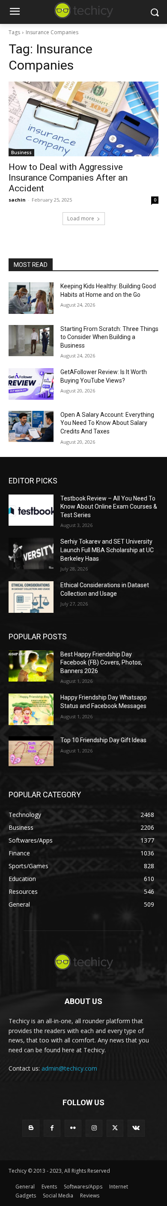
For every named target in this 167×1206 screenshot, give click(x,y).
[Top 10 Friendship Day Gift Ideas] (31, 752)
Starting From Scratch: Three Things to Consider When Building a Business (109, 337)
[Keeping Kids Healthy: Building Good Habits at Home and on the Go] (31, 298)
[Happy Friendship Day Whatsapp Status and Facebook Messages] (31, 709)
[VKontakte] (136, 1128)
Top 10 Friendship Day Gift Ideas (103, 740)
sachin (17, 199)
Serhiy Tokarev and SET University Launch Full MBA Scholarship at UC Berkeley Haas (107, 550)
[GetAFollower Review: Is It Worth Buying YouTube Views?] (31, 384)
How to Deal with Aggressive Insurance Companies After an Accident (68, 177)
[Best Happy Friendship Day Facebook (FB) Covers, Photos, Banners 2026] (31, 666)
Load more (80, 218)
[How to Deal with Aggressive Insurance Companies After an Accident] (83, 119)
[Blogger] (30, 1128)
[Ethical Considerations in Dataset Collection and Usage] (31, 597)
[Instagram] (94, 1128)
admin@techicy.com (69, 1068)
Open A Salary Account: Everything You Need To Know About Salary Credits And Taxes (107, 423)
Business (21, 152)
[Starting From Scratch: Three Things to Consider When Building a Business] (31, 341)
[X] (115, 1128)
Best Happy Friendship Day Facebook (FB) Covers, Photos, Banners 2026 (101, 662)
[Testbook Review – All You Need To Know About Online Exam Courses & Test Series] (31, 510)
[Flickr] (73, 1128)
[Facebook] (52, 1128)
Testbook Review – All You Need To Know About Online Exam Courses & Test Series (108, 506)
